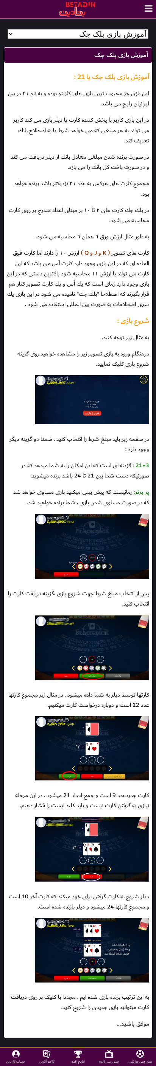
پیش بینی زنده (109, 1061)
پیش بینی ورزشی (140, 1061)
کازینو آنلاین (47, 1061)
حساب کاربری (15, 1061)
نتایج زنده (78, 1061)
